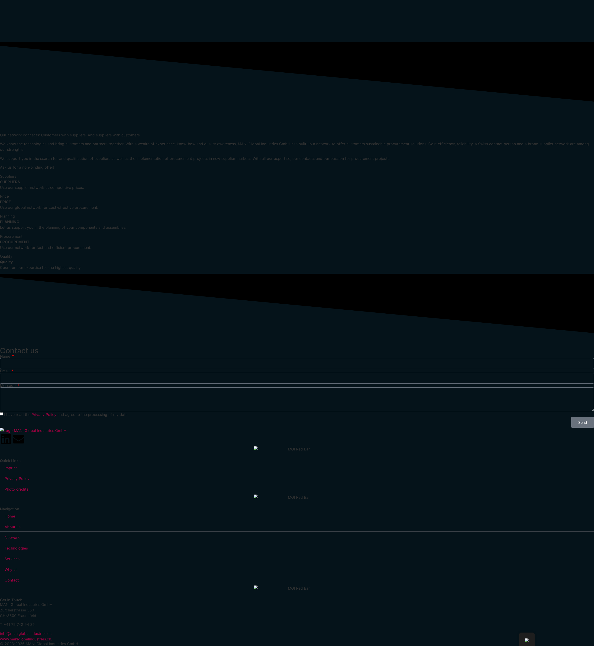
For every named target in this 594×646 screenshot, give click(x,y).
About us (12, 526)
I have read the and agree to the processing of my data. (66, 414)
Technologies (16, 548)
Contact (12, 580)
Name (5, 356)
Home (10, 516)
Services (12, 558)
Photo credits (16, 489)
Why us (11, 569)
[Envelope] (18, 439)
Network (12, 537)
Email (5, 371)
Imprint (11, 468)
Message (8, 385)
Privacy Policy (44, 414)
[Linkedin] (6, 439)
